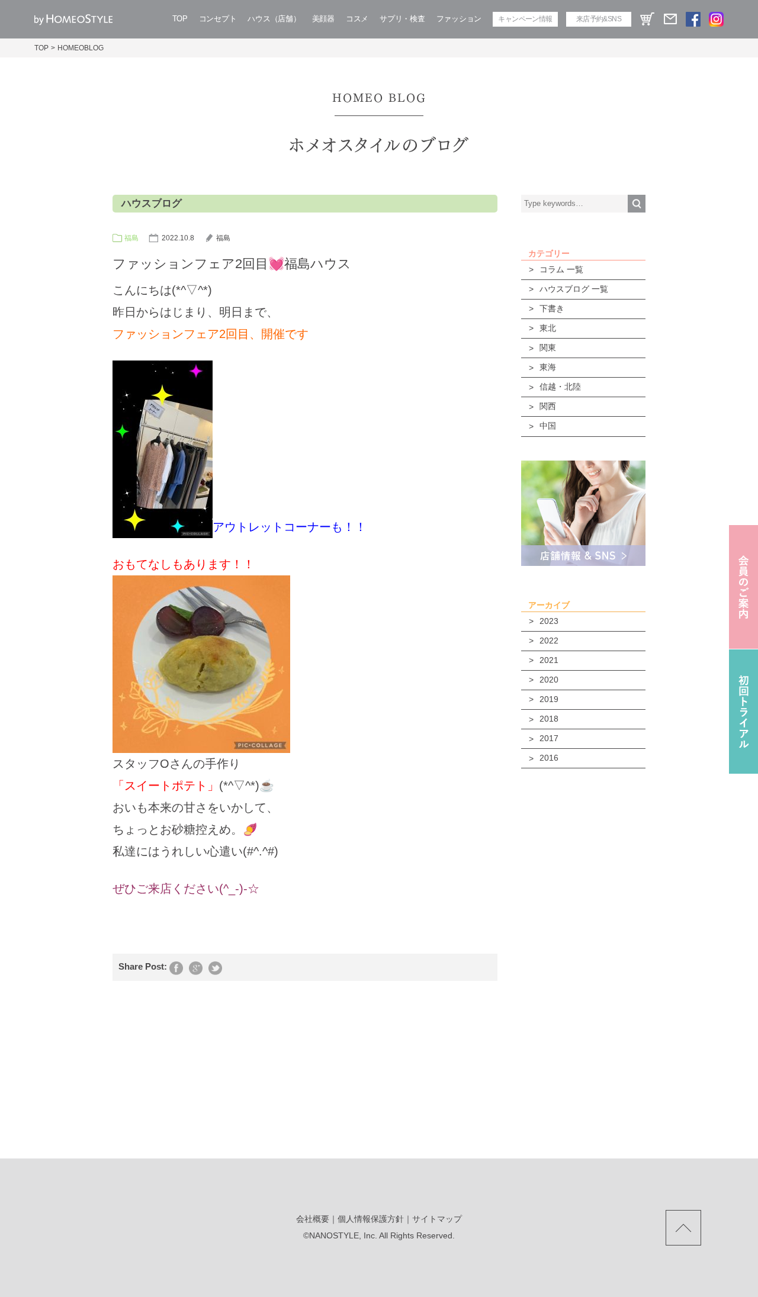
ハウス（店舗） (274, 18)
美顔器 (323, 18)
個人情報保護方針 (371, 1219)
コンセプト (218, 18)
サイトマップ (437, 1219)
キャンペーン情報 (525, 19)
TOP (180, 18)
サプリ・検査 (402, 18)
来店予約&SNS (598, 19)
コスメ (357, 18)
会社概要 (312, 1219)
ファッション (458, 18)
